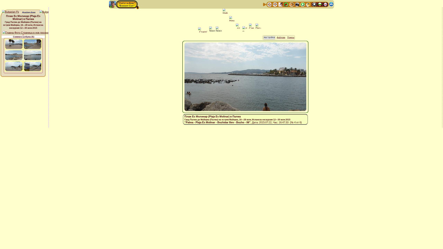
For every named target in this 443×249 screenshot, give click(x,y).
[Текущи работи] (292, 4)
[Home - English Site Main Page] (325, 4)
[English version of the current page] (10, 12)
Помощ (290, 37)
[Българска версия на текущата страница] (48, 12)
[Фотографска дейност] (297, 4)
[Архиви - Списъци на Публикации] (280, 4)
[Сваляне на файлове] (303, 4)
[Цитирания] (286, 4)
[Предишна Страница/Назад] (269, 4)
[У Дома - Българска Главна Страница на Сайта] (320, 4)
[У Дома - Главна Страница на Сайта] (314, 4)
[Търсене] (308, 4)
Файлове (281, 37)
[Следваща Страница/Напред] (275, 4)
